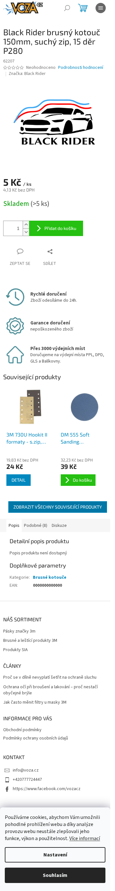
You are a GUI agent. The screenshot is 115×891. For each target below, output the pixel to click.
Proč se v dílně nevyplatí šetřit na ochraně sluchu (49, 677)
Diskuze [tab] (59, 525)
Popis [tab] (14, 525)
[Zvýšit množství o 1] (26, 224)
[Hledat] (67, 8)
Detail (19, 480)
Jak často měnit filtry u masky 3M (34, 702)
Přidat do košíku (60, 228)
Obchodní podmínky (22, 730)
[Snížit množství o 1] (26, 232)
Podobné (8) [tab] (35, 525)
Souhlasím (55, 875)
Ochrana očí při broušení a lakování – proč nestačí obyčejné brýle (50, 690)
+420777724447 (27, 779)
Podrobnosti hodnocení (80, 68)
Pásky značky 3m (19, 631)
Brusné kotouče (49, 577)
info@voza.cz (26, 770)
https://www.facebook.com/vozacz (46, 789)
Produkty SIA (15, 650)
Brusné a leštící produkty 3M (30, 641)
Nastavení (55, 854)
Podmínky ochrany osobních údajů (35, 738)
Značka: (27, 73)
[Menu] (100, 8)
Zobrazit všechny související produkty (57, 507)
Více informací (84, 838)
